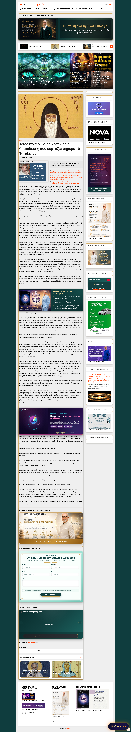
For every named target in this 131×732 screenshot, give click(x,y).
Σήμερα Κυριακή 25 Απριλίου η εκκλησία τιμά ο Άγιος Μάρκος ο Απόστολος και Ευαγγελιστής (66, 183)
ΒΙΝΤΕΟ (44, 45)
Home (20, 140)
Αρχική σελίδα (56, 721)
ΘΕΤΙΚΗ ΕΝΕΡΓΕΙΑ (102, 45)
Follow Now (99, 113)
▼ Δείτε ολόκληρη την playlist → (101, 288)
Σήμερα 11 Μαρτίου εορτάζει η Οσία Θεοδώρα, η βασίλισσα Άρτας (65, 673)
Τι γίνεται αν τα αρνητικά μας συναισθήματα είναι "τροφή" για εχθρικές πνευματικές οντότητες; (69, 46)
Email (24, 571)
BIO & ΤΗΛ (104, 9)
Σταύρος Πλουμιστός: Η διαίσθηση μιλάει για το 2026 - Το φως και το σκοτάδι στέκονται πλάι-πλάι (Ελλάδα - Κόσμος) (99, 378)
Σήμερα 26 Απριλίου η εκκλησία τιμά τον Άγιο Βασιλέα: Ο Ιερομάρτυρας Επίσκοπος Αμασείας (65, 172)
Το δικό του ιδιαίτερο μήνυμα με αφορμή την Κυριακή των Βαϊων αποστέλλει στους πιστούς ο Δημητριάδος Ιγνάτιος (66, 177)
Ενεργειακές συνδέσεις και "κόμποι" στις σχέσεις (99, 47)
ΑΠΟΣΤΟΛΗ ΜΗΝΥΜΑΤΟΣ (51, 594)
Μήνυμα (24, 579)
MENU (37, 9)
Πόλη (52, 571)
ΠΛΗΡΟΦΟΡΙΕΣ (26, 9)
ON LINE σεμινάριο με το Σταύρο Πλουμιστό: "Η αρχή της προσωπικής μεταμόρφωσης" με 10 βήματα (81, 81)
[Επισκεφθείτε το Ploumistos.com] (38, 29)
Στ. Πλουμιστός (36, 4)
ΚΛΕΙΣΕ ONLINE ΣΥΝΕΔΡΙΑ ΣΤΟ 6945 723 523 (51, 541)
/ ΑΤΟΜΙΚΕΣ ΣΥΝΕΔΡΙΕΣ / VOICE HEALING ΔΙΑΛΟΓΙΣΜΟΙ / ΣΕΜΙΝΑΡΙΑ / (76, 9)
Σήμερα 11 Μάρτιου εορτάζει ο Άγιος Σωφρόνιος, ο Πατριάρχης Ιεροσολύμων (34, 672)
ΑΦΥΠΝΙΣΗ (46, 9)
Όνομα (24, 564)
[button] (99, 170)
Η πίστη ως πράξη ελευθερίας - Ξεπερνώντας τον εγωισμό (37, 47)
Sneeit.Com (69, 728)
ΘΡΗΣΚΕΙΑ (28, 140)
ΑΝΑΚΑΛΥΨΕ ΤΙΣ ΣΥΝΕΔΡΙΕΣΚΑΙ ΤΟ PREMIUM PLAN (99, 189)
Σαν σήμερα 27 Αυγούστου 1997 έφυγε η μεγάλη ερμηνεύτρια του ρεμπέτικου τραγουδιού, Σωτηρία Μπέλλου (101, 79)
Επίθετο (53, 564)
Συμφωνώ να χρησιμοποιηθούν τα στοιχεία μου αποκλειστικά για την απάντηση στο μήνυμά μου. (48, 590)
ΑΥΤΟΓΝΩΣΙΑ (32, 45)
